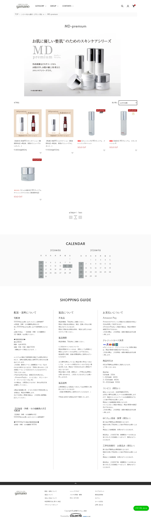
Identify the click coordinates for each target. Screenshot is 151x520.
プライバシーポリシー (51, 505)
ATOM (76, 498)
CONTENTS (66, 6)
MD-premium (52, 14)
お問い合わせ (99, 505)
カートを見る (99, 501)
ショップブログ (74, 491)
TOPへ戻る (75, 483)
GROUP (53, 6)
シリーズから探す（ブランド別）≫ (32, 14)
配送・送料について (51, 491)
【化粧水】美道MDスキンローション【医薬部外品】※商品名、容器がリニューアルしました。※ (27, 143)
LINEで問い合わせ (141, 508)
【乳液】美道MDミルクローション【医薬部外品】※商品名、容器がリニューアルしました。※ (59, 143)
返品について (49, 494)
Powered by (65, 516)
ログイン (97, 498)
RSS (71, 498)
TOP (16, 14)
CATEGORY (39, 6)
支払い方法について (51, 498)
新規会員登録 (99, 494)
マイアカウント (99, 491)
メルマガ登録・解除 (76, 494)
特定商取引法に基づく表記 (53, 501)
